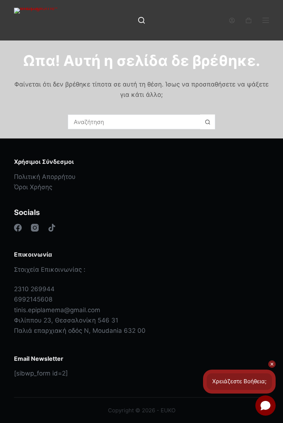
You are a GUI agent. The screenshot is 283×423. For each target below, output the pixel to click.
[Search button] (207, 121)
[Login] (232, 20)
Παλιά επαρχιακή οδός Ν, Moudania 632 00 (80, 330)
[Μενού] (265, 20)
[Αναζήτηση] (141, 20)
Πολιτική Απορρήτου (45, 176)
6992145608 (33, 299)
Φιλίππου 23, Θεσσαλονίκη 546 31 (66, 320)
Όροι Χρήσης (33, 187)
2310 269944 (34, 289)
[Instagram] (35, 228)
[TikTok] (52, 228)
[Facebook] (18, 228)
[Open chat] (265, 405)
